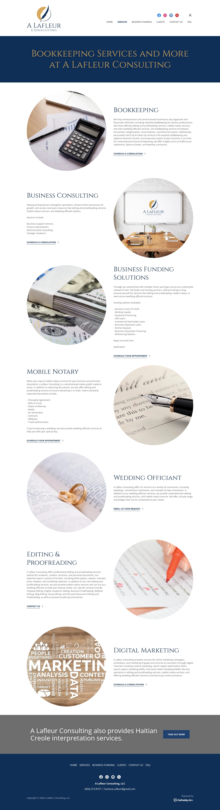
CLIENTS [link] (161, 21)
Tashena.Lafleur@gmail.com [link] (119, 789)
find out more (176, 734)
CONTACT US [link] (176, 21)
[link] (44, 17)
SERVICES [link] (122, 21)
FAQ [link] (189, 21)
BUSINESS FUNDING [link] (142, 21)
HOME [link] (109, 21)
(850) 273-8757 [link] (93, 789)
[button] (190, 15)
